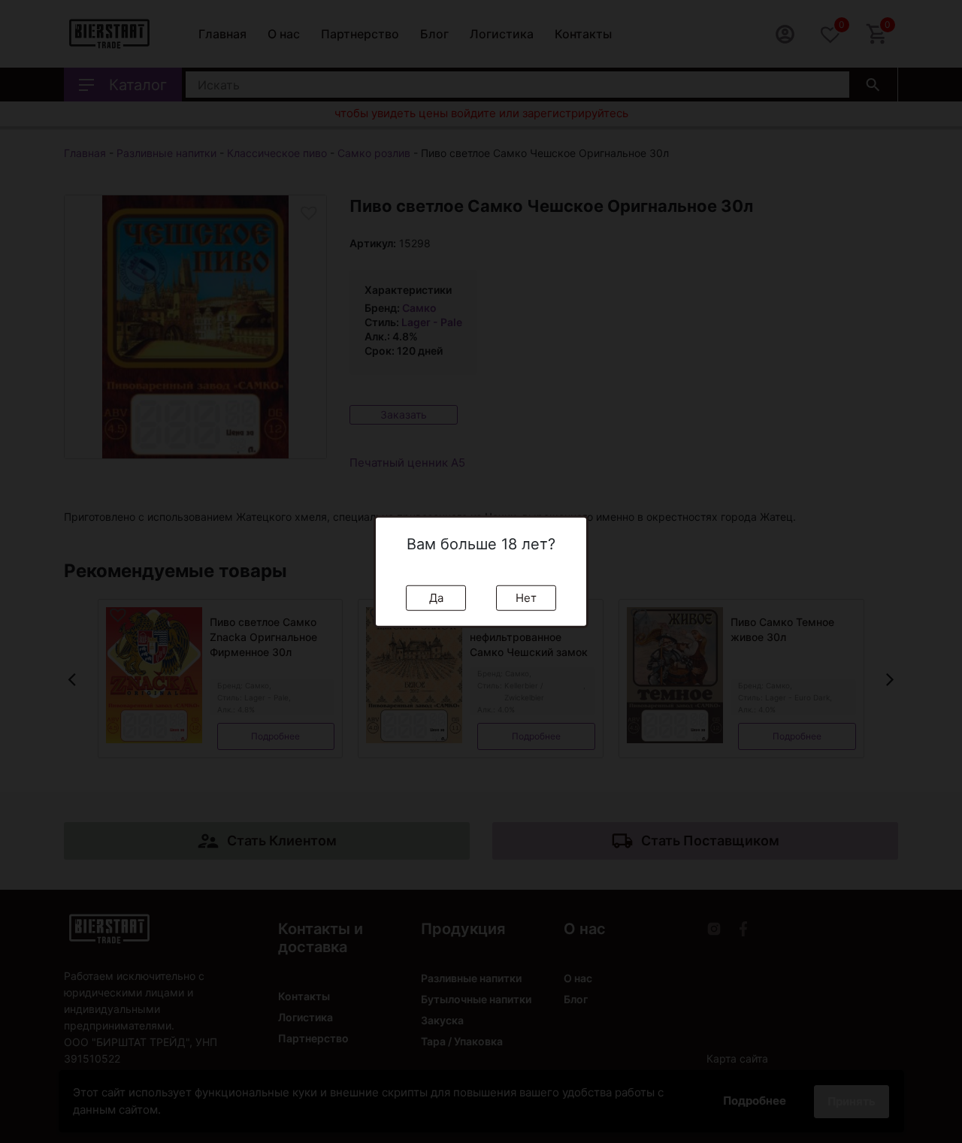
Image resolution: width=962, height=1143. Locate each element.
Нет (526, 597)
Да (436, 597)
